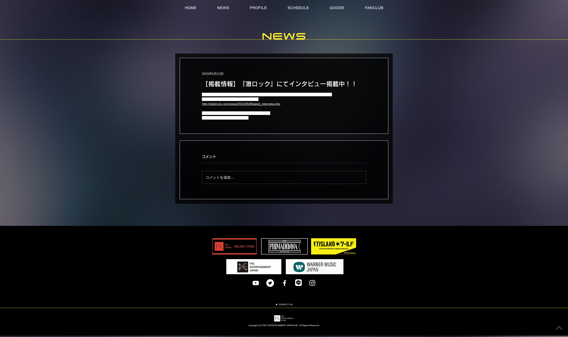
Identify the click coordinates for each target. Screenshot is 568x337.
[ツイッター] (270, 283)
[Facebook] (284, 283)
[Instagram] (312, 283)
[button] (374, 7)
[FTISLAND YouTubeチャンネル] (256, 283)
